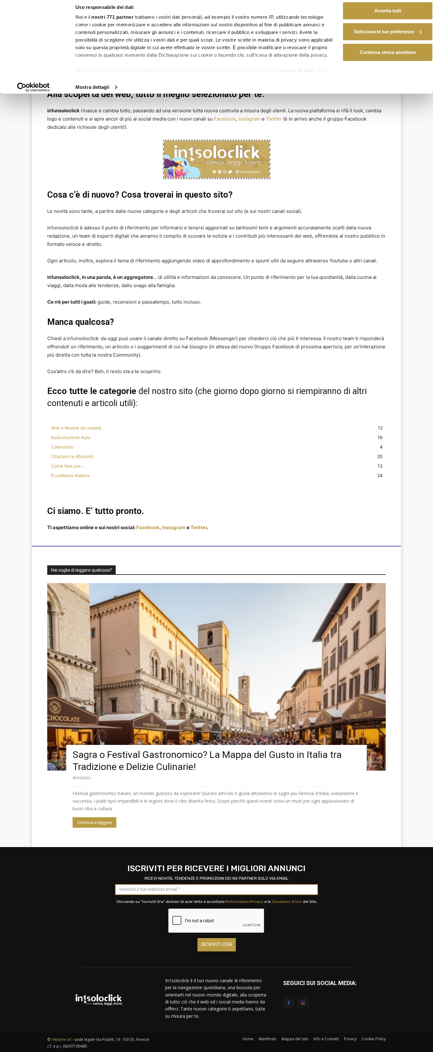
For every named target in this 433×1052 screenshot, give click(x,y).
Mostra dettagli (92, 87)
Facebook (225, 119)
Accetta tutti (387, 10)
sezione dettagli (296, 70)
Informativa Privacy (245, 901)
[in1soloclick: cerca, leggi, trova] (98, 999)
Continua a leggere (94, 822)
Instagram (249, 119)
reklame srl (61, 1039)
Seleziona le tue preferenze (384, 31)
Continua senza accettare (388, 52)
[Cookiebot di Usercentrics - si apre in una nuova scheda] (33, 87)
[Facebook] (288, 1003)
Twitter (274, 119)
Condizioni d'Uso (287, 901)
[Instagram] (302, 1003)
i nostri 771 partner (110, 17)
